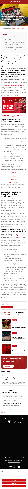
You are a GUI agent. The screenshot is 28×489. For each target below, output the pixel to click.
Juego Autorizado (14, 435)
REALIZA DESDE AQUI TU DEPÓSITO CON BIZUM (14, 115)
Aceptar (14, 486)
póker (14, 172)
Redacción (4, 23)
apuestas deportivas (14, 235)
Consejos (9, 14)
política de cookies (22, 475)
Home (4, 28)
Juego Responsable (14, 433)
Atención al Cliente (14, 441)
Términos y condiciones (14, 454)
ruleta (14, 176)
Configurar (13, 483)
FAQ (14, 446)
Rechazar (14, 480)
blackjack (14, 179)
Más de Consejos (7, 314)
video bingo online (14, 182)
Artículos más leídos (19, 314)
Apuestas (10, 306)
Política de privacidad (14, 452)
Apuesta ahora (8, 366)
